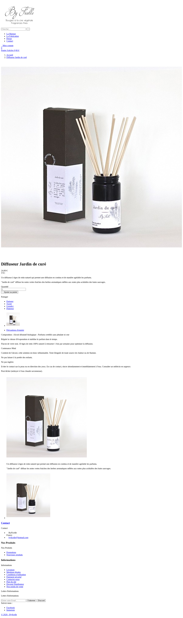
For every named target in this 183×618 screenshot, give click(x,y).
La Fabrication (12, 36)
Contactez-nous (13, 579)
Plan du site (11, 582)
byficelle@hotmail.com (18, 537)
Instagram (10, 610)
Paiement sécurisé (13, 577)
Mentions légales (13, 572)
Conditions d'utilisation (16, 574)
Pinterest (10, 308)
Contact (9, 41)
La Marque (11, 34)
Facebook (10, 607)
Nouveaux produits (14, 555)
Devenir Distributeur (15, 584)
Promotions (11, 552)
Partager (9, 301)
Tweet (9, 304)
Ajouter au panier (9, 292)
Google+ (10, 306)
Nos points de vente (14, 586)
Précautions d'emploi (15, 330)
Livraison (10, 570)
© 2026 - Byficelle (9, 614)
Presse (9, 38)
